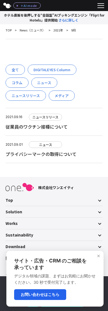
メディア (62, 95)
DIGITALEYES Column (52, 69)
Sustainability (19, 235)
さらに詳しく (68, 20)
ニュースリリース (26, 95)
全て (15, 69)
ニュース (44, 82)
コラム (17, 82)
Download (15, 246)
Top (9, 200)
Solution (14, 211)
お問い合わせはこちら (40, 294)
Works (12, 223)
